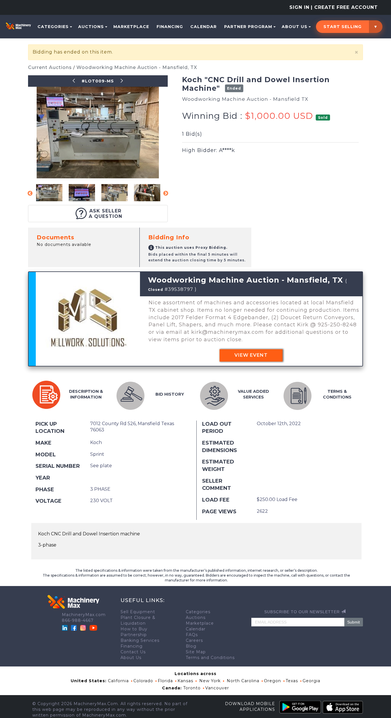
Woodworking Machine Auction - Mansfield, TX (136, 67)
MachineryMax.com (84, 614)
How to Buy (134, 629)
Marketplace (131, 26)
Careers (194, 640)
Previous (30, 193)
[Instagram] (83, 627)
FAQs (192, 634)
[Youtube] (93, 627)
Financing (170, 26)
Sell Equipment (138, 611)
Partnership (134, 634)
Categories (53, 26)
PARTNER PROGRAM (248, 26)
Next (166, 193)
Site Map (196, 651)
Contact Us (133, 651)
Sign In (299, 7)
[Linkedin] (65, 627)
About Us (294, 26)
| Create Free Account (344, 7)
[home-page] (18, 25)
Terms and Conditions (210, 657)
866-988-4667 (78, 620)
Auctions (91, 26)
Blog (191, 646)
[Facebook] (74, 627)
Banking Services (140, 640)
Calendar (203, 26)
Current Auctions (50, 67)
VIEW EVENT (251, 355)
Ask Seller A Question (105, 213)
